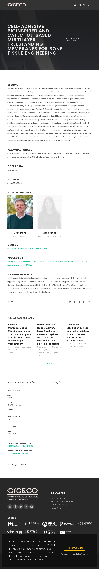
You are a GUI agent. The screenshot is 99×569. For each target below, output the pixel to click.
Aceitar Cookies (74, 547)
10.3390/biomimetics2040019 (20, 446)
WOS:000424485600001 (18, 453)
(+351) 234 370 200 (59, 504)
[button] (47, 363)
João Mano (20, 232)
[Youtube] (31, 506)
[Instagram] (26, 506)
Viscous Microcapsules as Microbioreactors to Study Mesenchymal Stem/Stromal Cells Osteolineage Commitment (19, 334)
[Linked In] (9, 506)
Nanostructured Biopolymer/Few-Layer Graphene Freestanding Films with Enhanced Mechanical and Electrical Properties (48, 334)
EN (79, 5)
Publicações (71, 41)
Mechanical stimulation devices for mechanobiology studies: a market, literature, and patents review (78, 332)
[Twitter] (20, 506)
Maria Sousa (49, 232)
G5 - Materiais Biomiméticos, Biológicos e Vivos (27, 248)
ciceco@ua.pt (56, 508)
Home (66, 38)
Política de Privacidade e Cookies (74, 554)
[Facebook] (15, 506)
